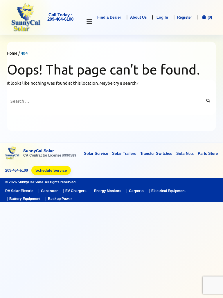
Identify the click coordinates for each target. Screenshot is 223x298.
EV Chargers (76, 191)
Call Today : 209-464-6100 (60, 17)
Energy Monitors (107, 191)
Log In (162, 17)
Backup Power (60, 199)
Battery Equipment (24, 199)
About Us (138, 17)
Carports (136, 191)
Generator (49, 191)
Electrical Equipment (168, 191)
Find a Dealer (109, 17)
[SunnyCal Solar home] (12, 153)
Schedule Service (51, 170)
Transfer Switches (156, 153)
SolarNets (185, 153)
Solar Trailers (124, 153)
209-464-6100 (16, 170)
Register (184, 17)
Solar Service (96, 153)
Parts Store (208, 153)
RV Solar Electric (19, 191)
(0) (209, 17)
